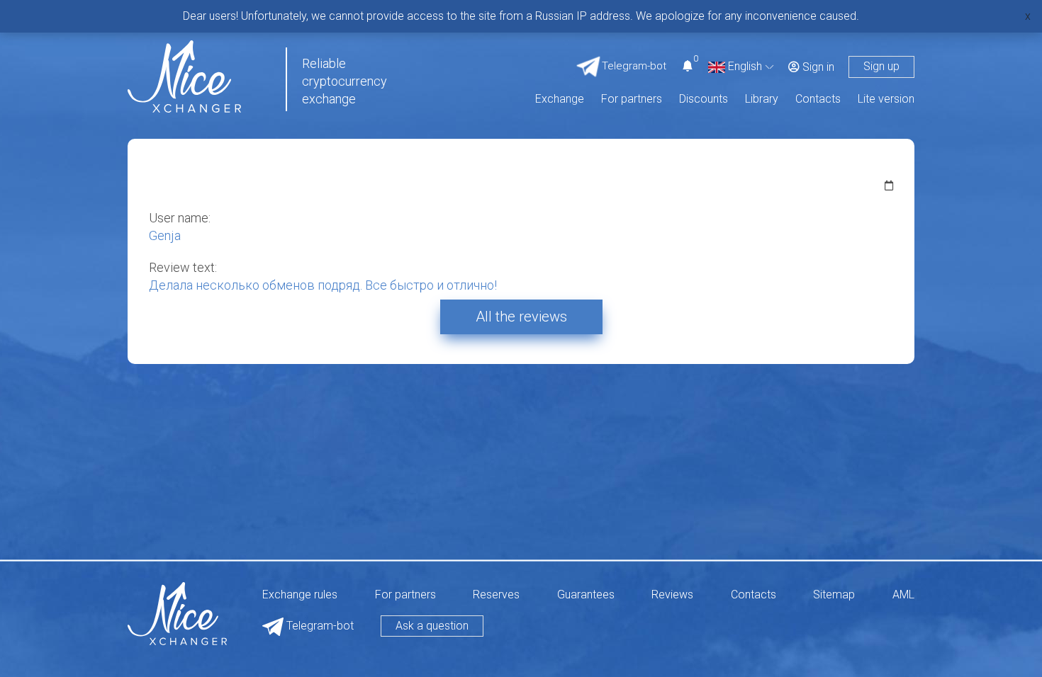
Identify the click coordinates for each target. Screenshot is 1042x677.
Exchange (559, 99)
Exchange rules (299, 595)
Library (761, 99)
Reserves (496, 595)
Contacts (818, 99)
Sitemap (834, 595)
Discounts (703, 99)
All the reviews (521, 316)
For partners (631, 99)
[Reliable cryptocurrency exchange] (184, 75)
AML (903, 595)
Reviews (672, 595)
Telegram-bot (319, 625)
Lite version (886, 99)
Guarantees (586, 595)
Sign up (881, 66)
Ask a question (432, 625)
